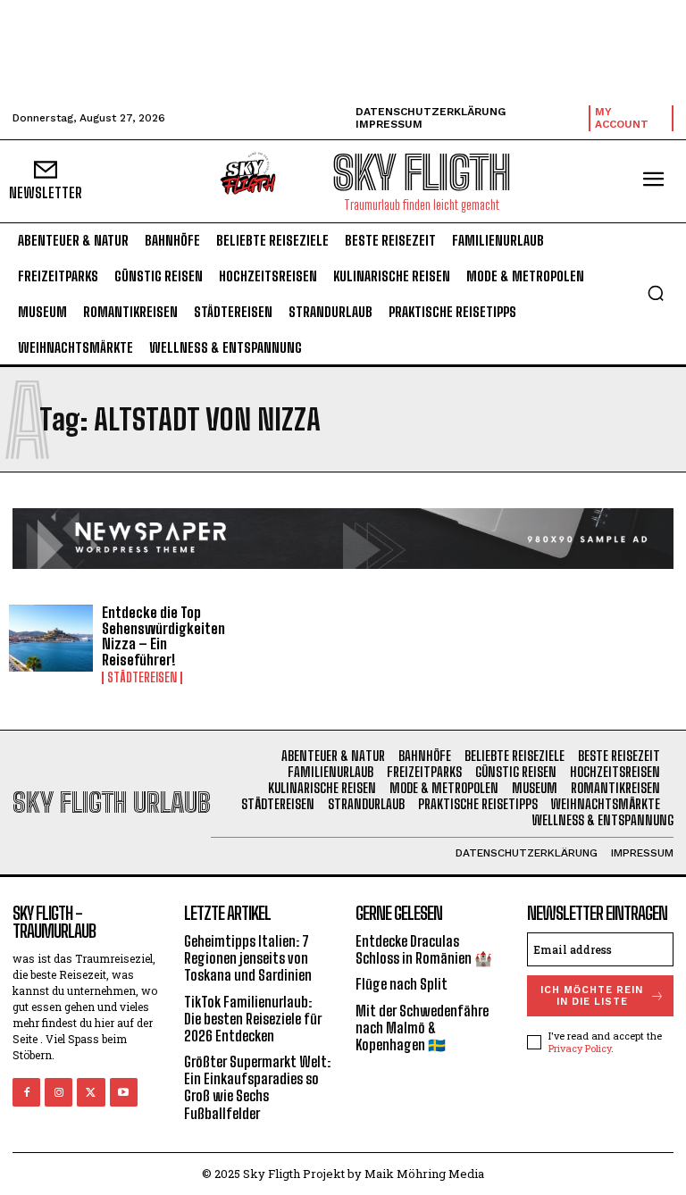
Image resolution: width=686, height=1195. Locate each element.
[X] (91, 1092)
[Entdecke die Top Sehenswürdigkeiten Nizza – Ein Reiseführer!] (51, 639)
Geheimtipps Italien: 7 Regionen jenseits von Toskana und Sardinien (248, 957)
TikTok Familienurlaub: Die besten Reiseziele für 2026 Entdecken (253, 1018)
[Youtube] (124, 1092)
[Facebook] (26, 1092)
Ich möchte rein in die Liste (591, 995)
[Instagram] (58, 1092)
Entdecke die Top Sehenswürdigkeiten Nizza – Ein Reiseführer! (163, 636)
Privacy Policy (579, 1048)
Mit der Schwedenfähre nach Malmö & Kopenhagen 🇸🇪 (422, 1027)
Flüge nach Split (402, 983)
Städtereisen (142, 678)
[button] (655, 293)
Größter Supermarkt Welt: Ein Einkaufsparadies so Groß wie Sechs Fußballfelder (257, 1087)
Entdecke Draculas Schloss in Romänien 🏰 (424, 949)
